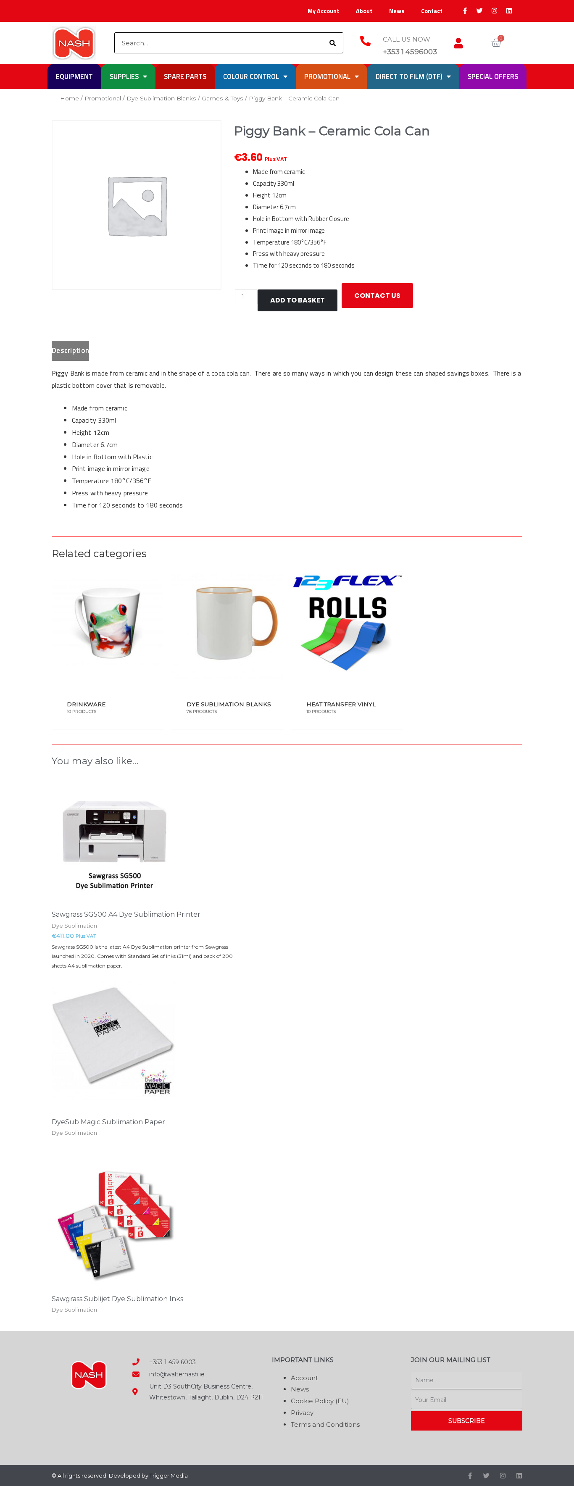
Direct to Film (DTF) (409, 76)
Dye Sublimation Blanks (161, 98)
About (364, 11)
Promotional (327, 76)
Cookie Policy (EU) (320, 1401)
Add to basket (297, 300)
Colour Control (251, 76)
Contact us (377, 295)
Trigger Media (169, 1475)
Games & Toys (222, 98)
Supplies (124, 76)
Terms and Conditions (325, 1424)
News (396, 11)
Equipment (74, 76)
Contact (431, 11)
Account (304, 1378)
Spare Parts (185, 76)
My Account (323, 11)
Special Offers (493, 76)
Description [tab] (70, 350)
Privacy (302, 1413)
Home (69, 98)
